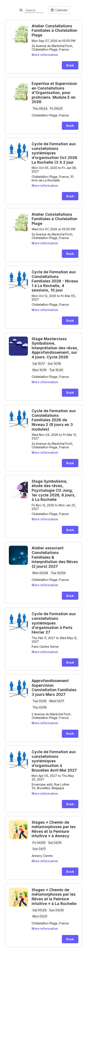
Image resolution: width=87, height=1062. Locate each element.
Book (70, 65)
